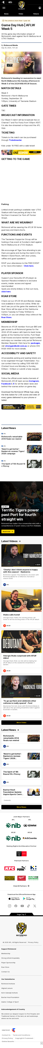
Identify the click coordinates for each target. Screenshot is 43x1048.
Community (7, 800)
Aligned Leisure (6, 988)
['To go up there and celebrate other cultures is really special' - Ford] (21, 697)
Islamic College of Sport (10, 1002)
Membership (5, 953)
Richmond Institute (8, 984)
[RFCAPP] (21, 406)
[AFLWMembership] (21, 152)
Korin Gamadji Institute (9, 993)
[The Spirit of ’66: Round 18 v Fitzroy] (21, 464)
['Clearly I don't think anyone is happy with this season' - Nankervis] (21, 565)
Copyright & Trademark (24, 1038)
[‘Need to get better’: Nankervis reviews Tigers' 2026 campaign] (21, 450)
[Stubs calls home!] (21, 609)
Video (21, 14)
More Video (21, 722)
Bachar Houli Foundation (10, 997)
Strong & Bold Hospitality (10, 958)
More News (21, 807)
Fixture (36, 14)
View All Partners (20, 886)
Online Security (8, 1041)
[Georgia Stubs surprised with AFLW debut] (21, 652)
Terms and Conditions (21, 1035)
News (6, 14)
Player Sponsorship (8, 962)
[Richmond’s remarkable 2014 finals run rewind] (21, 436)
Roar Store (5, 967)
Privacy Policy (33, 942)
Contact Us (5, 972)
